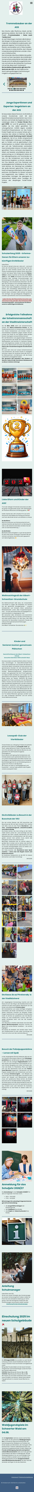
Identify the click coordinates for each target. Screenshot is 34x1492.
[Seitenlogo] (15, 8)
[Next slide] (29, 84)
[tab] (8, 88)
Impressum (15, 1477)
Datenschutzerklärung (26, 1477)
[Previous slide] (4, 84)
